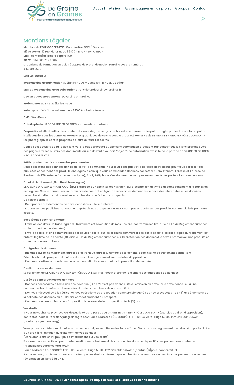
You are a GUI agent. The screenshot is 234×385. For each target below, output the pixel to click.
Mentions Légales (75, 380)
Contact (200, 8)
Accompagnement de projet (148, 8)
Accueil (99, 8)
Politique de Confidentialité (140, 380)
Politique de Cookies (104, 380)
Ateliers (115, 8)
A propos (182, 8)
